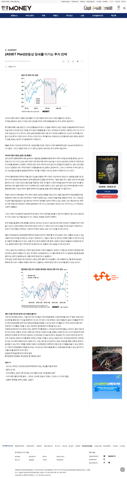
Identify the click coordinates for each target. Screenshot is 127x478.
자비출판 (105, 1)
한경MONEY (12, 50)
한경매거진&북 (5, 1)
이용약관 (77, 446)
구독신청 (117, 1)
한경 (65, 1)
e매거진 (123, 1)
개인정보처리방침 (87, 446)
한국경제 (17, 456)
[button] (118, 7)
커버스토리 (29, 16)
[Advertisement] (63, 33)
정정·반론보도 (107, 446)
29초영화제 (60, 460)
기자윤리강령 (98, 446)
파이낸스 (69, 16)
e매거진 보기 (107, 196)
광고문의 (71, 446)
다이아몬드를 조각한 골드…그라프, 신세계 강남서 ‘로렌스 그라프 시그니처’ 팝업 (37, 376)
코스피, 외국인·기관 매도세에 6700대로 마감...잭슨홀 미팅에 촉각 (31, 366)
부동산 (55, 16)
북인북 (113, 16)
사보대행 (98, 1)
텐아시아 (17, 460)
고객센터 (115, 446)
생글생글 (31, 460)
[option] (98, 8)
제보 (111, 1)
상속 (82, 16)
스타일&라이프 (97, 16)
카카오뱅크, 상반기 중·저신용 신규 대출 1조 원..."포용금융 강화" (30, 373)
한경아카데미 (60, 456)
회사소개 (57, 446)
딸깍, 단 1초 (10, 369)
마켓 (43, 16)
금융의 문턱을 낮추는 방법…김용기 (20, 380)
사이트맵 (122, 446)
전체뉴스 (14, 16)
